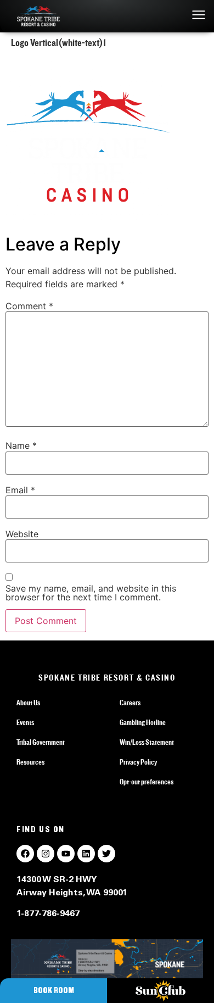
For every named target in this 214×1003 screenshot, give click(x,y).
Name (21, 445)
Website (21, 534)
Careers (130, 703)
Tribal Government (40, 742)
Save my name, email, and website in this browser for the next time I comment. (90, 592)
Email (20, 490)
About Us (28, 703)
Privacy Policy (138, 762)
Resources (30, 762)
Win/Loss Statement (147, 742)
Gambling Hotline (143, 722)
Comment (29, 306)
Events (25, 722)
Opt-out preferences (146, 782)
